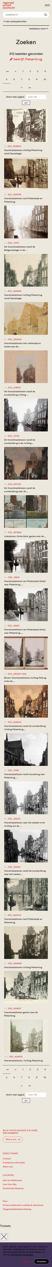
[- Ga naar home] (23, 5)
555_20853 (14, 867)
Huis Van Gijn (10, 1184)
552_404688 (15, 963)
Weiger (26, 1261)
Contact (7, 1158)
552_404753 (14, 915)
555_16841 (14, 577)
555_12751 (13, 242)
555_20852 (14, 818)
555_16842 (13, 625)
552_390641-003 (17, 673)
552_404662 (14, 146)
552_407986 (14, 532)
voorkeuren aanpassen (21, 1254)
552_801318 (14, 484)
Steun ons (8, 1166)
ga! (26, 102)
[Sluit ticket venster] (4, 1236)
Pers (5, 1201)
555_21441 (13, 770)
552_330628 (14, 339)
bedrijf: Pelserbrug (27, 59)
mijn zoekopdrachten (16, 21)
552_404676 (16, 1056)
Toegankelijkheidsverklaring (17, 1209)
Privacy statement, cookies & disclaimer (23, 1205)
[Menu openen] (47, 5)
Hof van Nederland (12, 1180)
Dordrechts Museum (13, 1188)
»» (29, 87)
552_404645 (14, 291)
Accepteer (41, 1261)
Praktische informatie (14, 1162)
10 (45, 79)
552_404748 (14, 194)
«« (7, 71)
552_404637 (14, 1008)
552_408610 (14, 722)
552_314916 (14, 387)
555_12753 (13, 436)
